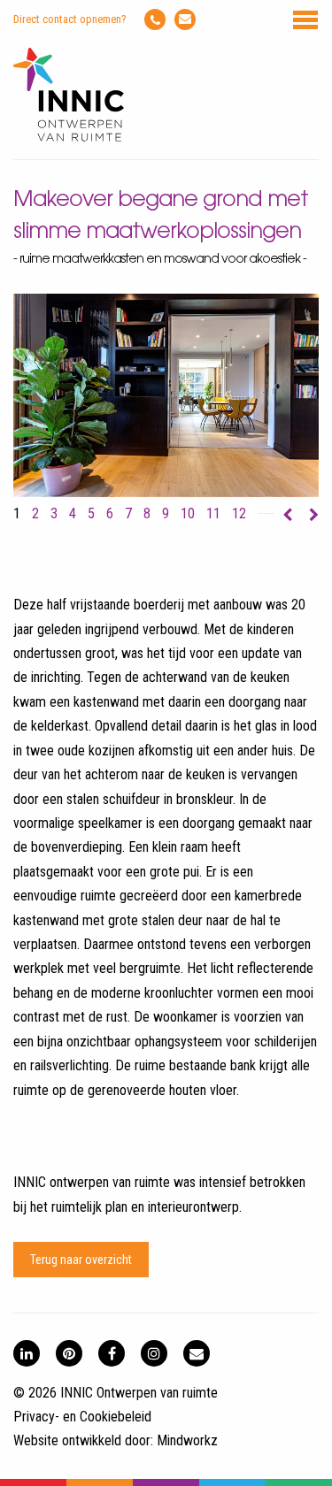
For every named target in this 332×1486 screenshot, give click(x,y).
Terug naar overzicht (81, 1259)
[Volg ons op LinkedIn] (26, 1353)
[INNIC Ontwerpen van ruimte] (68, 137)
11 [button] (213, 514)
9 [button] (165, 514)
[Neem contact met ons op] (196, 1353)
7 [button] (128, 514)
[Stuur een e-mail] (185, 19)
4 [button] (72, 514)
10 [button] (188, 514)
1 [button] (16, 514)
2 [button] (35, 514)
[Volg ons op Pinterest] (69, 1353)
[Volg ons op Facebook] (111, 1353)
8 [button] (147, 514)
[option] (166, 395)
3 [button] (54, 514)
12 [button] (239, 514)
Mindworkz (187, 1440)
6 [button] (109, 514)
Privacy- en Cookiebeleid (82, 1416)
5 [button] (91, 514)
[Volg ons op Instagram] (154, 1353)
